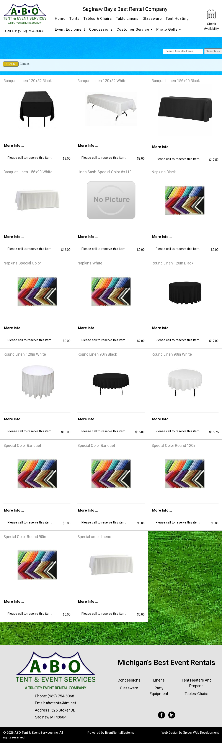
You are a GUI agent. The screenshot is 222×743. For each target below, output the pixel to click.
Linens (159, 680)
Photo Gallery (168, 29)
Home (60, 18)
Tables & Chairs (97, 18)
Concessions (101, 29)
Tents (74, 18)
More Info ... (14, 146)
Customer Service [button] (133, 29)
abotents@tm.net (61, 703)
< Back (10, 64)
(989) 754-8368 (31, 31)
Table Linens (127, 18)
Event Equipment (70, 29)
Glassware (152, 18)
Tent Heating (177, 18)
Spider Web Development (201, 733)
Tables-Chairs (196, 693)
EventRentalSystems (119, 733)
